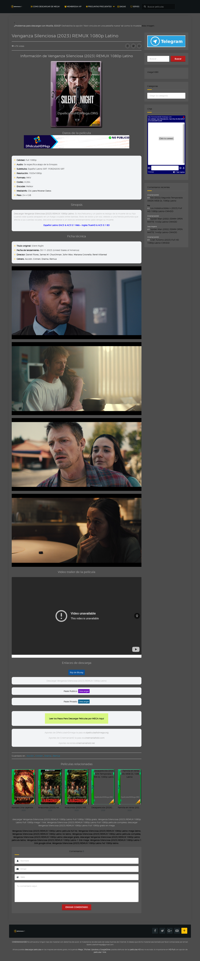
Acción (28, 259)
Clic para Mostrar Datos (39, 190)
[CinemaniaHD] (16, 3)
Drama (45, 259)
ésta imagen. (148, 25)
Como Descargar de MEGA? (46, 6)
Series (136, 6)
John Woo (68, 254)
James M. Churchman (51, 254)
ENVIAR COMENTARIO (76, 907)
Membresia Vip (73, 6)
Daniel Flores (32, 254)
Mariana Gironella (83, 254)
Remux (53, 259)
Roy (148, 205)
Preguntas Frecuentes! (100, 6)
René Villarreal (100, 254)
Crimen (37, 259)
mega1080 (152, 72)
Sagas (122, 6)
